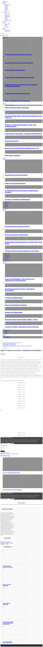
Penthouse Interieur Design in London (17, 226)
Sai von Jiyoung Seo (4, 452)
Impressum (15, 644)
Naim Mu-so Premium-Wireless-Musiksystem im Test (22, 148)
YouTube (7, 542)
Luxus (4, 22)
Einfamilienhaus (3, 445)
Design (4, 2)
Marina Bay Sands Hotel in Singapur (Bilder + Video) (21, 319)
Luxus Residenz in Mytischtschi (15, 70)
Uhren (6, 24)
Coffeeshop (7, 16)
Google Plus (8, 541)
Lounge (6, 18)
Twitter (6, 544)
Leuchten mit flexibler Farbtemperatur (17, 199)
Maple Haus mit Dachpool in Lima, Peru (17, 93)
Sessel (6, 5)
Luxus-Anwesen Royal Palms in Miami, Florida (19, 77)
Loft (6, 14)
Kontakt (4, 347)
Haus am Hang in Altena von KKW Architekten (12, 489)
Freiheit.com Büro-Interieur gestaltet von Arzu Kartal (22, 251)
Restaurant (7, 15)
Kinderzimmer (8, 20)
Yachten (6, 27)
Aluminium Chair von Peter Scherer (16, 175)
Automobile (7, 23)
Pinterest (2, 542)
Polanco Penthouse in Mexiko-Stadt (16, 235)
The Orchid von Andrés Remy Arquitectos (18, 54)
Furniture (7, 31)
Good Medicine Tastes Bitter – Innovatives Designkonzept (23, 133)
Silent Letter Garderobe (12, 155)
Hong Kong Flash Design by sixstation (17, 107)
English (4, 29)
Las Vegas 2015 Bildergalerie (14, 298)
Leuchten (7, 11)
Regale (6, 8)
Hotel (6, 17)
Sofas (6, 9)
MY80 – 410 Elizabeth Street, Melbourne (17, 101)
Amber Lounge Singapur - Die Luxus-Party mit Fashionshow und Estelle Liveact (19, 279)
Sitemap (8, 646)
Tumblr (11, 542)
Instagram (2, 544)
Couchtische (7, 4)
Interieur (4, 12)
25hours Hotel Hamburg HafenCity (16, 305)
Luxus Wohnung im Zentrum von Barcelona (19, 63)
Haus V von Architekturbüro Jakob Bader (11, 472)
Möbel (4, 3)
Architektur (5, 1)
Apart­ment (7, 13)
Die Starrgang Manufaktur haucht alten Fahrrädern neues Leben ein (17, 345)
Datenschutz (3, 646)
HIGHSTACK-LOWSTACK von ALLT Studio (9, 453)
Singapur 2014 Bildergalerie (13, 312)
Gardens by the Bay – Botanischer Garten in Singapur (22, 327)
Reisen (4, 21)
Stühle (6, 6)
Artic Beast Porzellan (11, 141)
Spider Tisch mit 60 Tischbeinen (15, 183)
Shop (4, 28)
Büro (6, 19)
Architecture (7, 30)
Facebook (2, 541)
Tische (6, 7)
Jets (6, 25)
